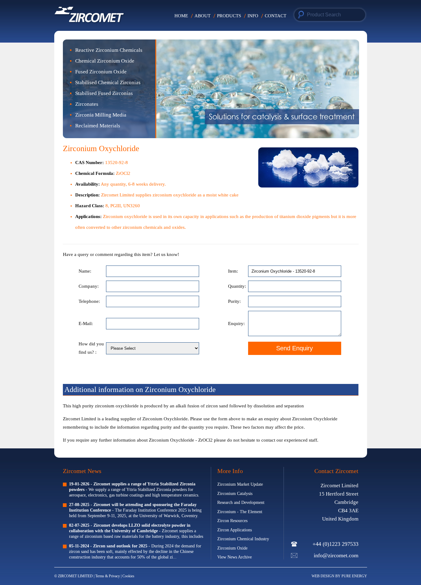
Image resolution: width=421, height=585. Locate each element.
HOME (181, 15)
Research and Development (240, 502)
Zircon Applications (234, 530)
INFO (252, 15)
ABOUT (202, 15)
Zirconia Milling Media (100, 115)
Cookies (128, 576)
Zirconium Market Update (240, 484)
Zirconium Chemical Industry (243, 539)
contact (268, 440)
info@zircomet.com (336, 555)
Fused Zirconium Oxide (101, 72)
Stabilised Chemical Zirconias (108, 82)
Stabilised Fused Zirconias (104, 93)
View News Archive (234, 557)
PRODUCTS (229, 15)
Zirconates (86, 104)
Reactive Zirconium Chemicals (108, 50)
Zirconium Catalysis (234, 493)
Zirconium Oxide (232, 548)
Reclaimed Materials (97, 126)
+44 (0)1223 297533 (335, 544)
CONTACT (275, 15)
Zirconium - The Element (239, 511)
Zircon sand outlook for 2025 (120, 546)
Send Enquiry (294, 348)
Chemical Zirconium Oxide (104, 61)
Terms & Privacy (108, 576)
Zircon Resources (232, 520)
